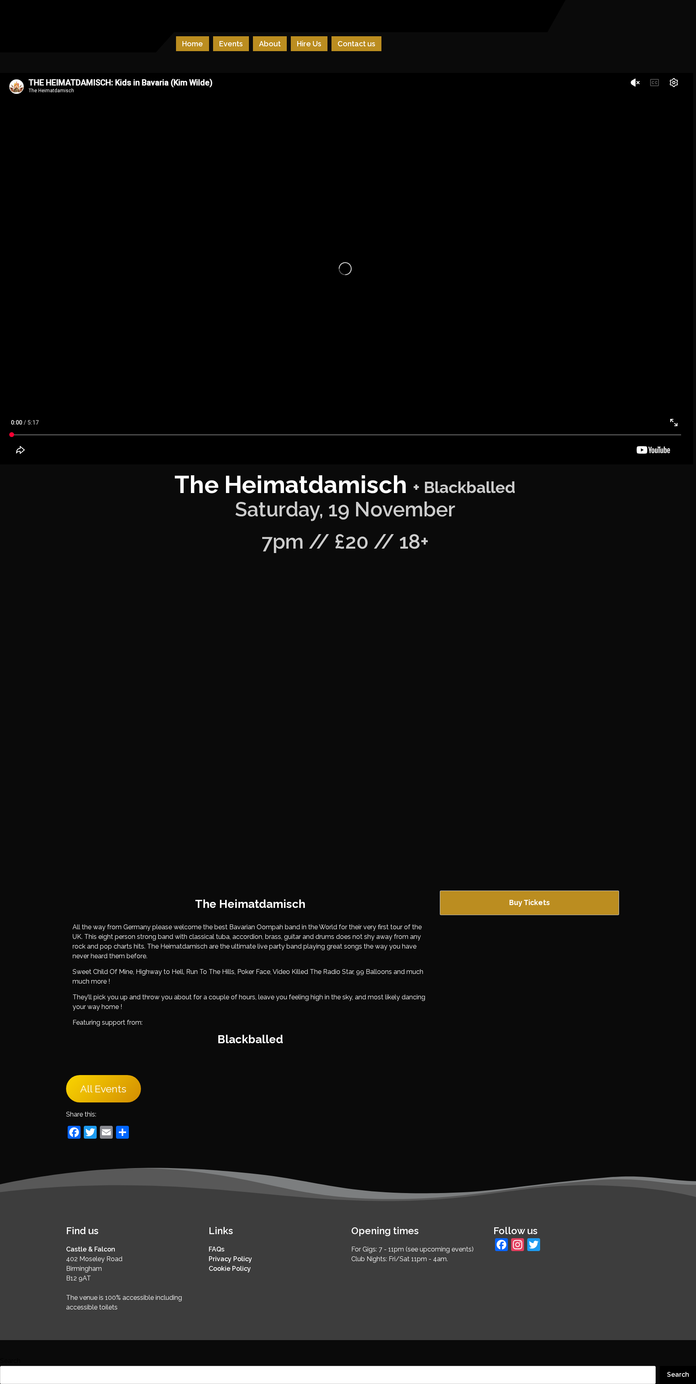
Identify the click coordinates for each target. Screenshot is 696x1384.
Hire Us (309, 43)
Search (10, 1361)
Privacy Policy (230, 1259)
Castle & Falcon (90, 1249)
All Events (103, 1089)
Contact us (356, 43)
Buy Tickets (529, 902)
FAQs (216, 1249)
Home (192, 43)
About (270, 43)
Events (231, 43)
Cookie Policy (230, 1268)
